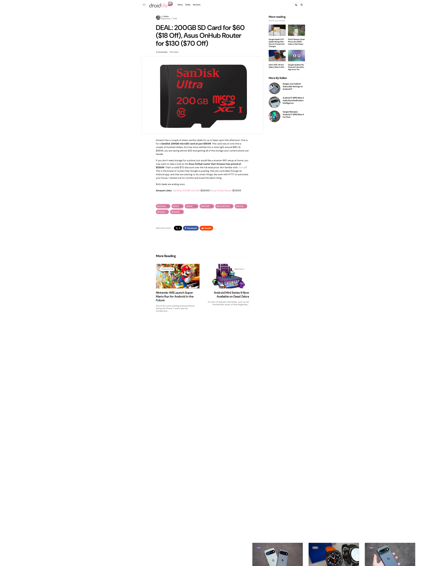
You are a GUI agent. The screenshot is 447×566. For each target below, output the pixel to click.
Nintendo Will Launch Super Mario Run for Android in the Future (175, 296)
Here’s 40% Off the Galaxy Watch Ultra (276, 66)
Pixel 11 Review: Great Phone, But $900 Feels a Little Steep (296, 41)
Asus (178, 206)
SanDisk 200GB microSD (186, 190)
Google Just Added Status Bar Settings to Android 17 (293, 86)
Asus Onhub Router (221, 190)
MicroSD (207, 206)
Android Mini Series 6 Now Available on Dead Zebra (231, 294)
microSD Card (225, 206)
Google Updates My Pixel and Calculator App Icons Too (296, 67)
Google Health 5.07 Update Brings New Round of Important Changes (277, 43)
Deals (192, 206)
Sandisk (177, 212)
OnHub (242, 167)
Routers (163, 212)
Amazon (164, 206)
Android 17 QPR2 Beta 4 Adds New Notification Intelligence (293, 100)
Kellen (166, 16)
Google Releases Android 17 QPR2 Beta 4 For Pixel (293, 114)
